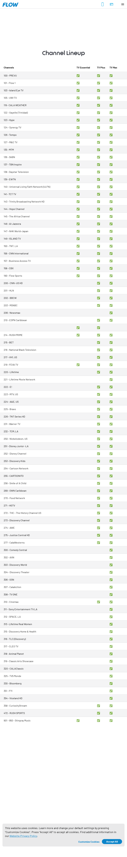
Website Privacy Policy (23, 836)
